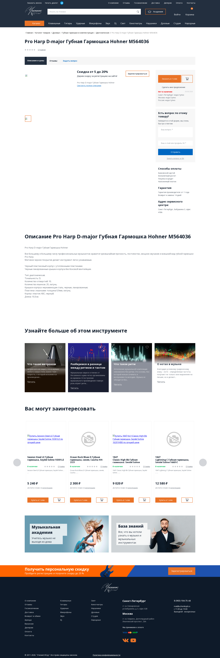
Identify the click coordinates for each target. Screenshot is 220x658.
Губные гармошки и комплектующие (78, 33)
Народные (190, 23)
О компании (113, 3)
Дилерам (168, 3)
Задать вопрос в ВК (175, 158)
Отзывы (126, 3)
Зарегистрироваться (137, 73)
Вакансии (29, 624)
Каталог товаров (42, 33)
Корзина (189, 12)
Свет (123, 23)
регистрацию (47, 488)
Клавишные (54, 23)
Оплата (179, 3)
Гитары (68, 23)
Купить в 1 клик (38, 500)
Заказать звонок (34, 3)
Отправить (175, 152)
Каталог (36, 23)
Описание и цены (35, 60)
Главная (29, 33)
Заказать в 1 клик (169, 79)
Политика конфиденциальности (106, 655)
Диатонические (102, 33)
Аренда (28, 620)
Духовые (165, 23)
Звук (108, 23)
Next (203, 462)
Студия (177, 23)
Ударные (80, 23)
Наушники (151, 23)
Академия (158, 11)
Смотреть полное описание (89, 85)
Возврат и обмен (32, 616)
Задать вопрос (70, 61)
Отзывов (42, 49)
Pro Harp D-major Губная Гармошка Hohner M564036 (134, 33)
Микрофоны (95, 23)
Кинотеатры (135, 23)
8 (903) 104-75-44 (182, 600)
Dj (115, 23)
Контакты (191, 3)
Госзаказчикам (140, 3)
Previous (17, 462)
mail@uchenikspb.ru (182, 606)
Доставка (155, 3)
